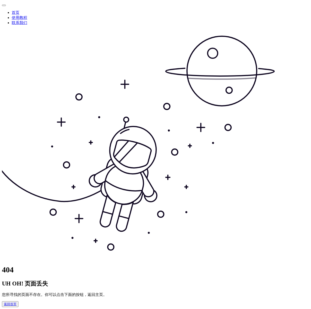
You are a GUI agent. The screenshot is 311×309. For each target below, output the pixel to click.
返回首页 (10, 304)
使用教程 (19, 18)
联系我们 (19, 23)
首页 (15, 12)
